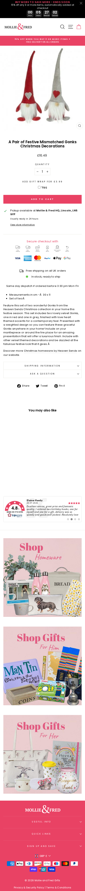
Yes (44, 187)
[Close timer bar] (81, 3)
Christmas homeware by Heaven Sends (50, 351)
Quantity (42, 164)
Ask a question (42, 373)
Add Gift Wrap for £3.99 (42, 181)
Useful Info (41, 821)
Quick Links (41, 833)
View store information (22, 224)
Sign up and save (41, 846)
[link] (42, 509)
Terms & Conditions (58, 887)
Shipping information (43, 365)
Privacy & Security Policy (29, 887)
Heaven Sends (13, 309)
